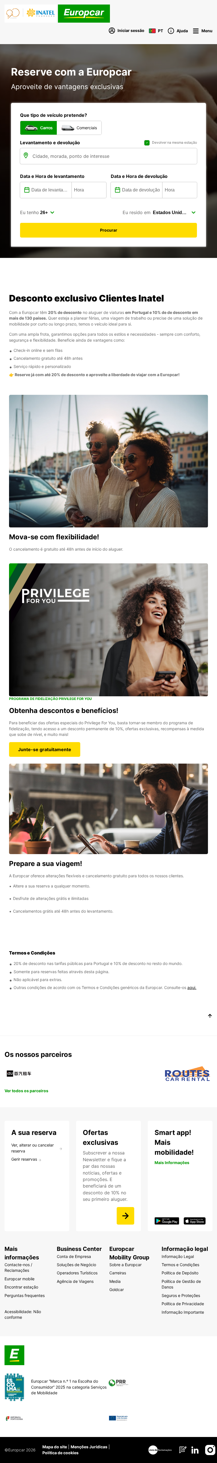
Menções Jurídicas (89, 1446)
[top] (209, 1017)
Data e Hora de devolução (139, 176)
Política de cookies (60, 1452)
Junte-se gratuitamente (44, 749)
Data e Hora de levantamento (52, 176)
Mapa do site (54, 1446)
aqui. (191, 987)
